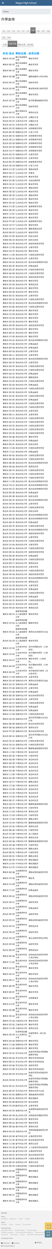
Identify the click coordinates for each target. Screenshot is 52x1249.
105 (3, 37)
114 (8, 31)
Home (6, 11)
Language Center (7, 1238)
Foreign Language (7, 1232)
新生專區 (4, 1213)
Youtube (16, 1243)
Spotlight (4, 1219)
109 (32, 30)
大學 (5, 44)
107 (43, 31)
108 (38, 31)
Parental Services (41, 1232)
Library (22, 1234)
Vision (11, 1224)
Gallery (27, 1219)
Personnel (4, 1234)
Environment (27, 1224)
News (3, 1216)
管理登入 (39, 1242)
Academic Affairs (7, 1230)
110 (27, 31)
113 (13, 31)
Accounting (14, 1234)
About (3, 1222)
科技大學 (12, 44)
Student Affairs (20, 1230)
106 (48, 31)
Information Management (35, 1234)
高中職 (30, 44)
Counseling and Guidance (24, 1232)
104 (8, 37)
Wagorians (12, 1219)
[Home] (26, 3)
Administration (6, 1228)
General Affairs (32, 1230)
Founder (4, 1224)
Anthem (17, 1224)
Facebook (6, 1243)
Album (21, 1219)
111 (23, 31)
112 (18, 31)
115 (3, 31)
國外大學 (21, 44)
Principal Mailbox (9, 1246)
